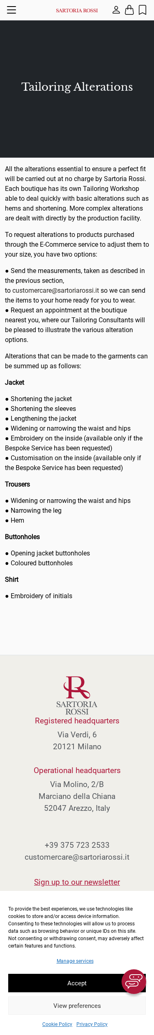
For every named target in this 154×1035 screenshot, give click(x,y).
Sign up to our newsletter (77, 882)
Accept (77, 983)
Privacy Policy (92, 1024)
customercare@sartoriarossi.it (55, 290)
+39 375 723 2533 (77, 845)
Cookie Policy (57, 1024)
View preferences (77, 1006)
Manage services (75, 961)
